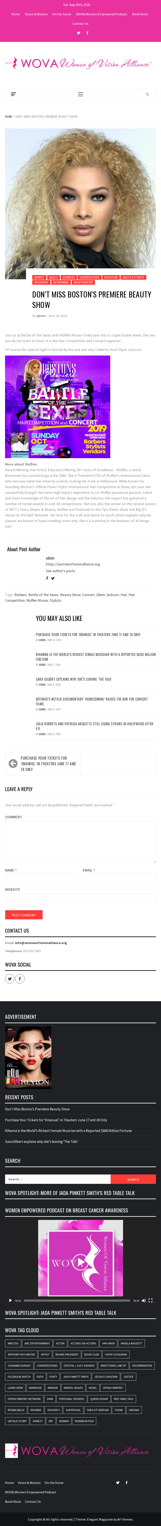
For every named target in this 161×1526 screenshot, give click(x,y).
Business (69, 277)
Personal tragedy (71, 1399)
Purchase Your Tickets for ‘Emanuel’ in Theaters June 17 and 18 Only (88, 634)
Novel (93, 1388)
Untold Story (17, 1421)
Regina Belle (16, 1410)
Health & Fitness (133, 277)
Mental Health (73, 1388)
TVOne (119, 1410)
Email (89, 870)
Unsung (134, 1410)
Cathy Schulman (116, 1354)
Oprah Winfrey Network (24, 1399)
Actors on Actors (83, 1343)
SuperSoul (73, 1410)
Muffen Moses (37, 600)
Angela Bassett (131, 1343)
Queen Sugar (99, 1399)
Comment (13, 817)
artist (45, 1354)
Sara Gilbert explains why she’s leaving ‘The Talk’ (74, 679)
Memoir (53, 1388)
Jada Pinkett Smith (75, 1377)
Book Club (91, 1354)
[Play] (10, 1300)
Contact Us (80, 23)
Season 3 (53, 1410)
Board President (67, 1354)
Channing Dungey (19, 1365)
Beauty (53, 277)
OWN (50, 1399)
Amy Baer (108, 1343)
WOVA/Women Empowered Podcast (101, 14)
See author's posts (60, 570)
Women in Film (84, 1421)
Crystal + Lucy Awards (79, 1365)
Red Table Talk (123, 1399)
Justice (128, 1377)
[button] (80, 1262)
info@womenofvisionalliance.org (41, 943)
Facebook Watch (19, 1377)
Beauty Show (70, 594)
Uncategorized (83, 282)
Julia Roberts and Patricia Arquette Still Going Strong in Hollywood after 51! (94, 726)
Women (64, 1421)
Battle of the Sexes (43, 594)
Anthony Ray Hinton (21, 1354)
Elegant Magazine (100, 1519)
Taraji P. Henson (98, 1410)
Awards (39, 277)
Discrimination (142, 1365)
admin (41, 316)
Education (111, 277)
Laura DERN (15, 1388)
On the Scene (61, 14)
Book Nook (140, 14)
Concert (88, 594)
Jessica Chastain (106, 1377)
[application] (80, 1262)
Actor (60, 1343)
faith (40, 1377)
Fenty (53, 1377)
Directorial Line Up (113, 1365)
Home (15, 14)
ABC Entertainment (37, 1343)
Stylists (55, 600)
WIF (51, 1421)
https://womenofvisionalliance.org (73, 564)
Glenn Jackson (107, 594)
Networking (61, 282)
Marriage (35, 1388)
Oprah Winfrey (113, 1388)
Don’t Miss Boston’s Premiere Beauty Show (37, 1109)
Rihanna (36, 1410)
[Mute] (144, 1300)
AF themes (125, 1519)
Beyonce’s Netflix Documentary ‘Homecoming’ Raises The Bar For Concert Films (92, 701)
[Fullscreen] (150, 1300)
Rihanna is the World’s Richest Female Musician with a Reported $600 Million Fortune (96, 657)
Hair (124, 594)
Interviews (41, 282)
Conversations (89, 277)
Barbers (20, 594)
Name (11, 870)
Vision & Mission (36, 14)
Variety (38, 1421)
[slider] (77, 1301)
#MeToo (13, 1343)
